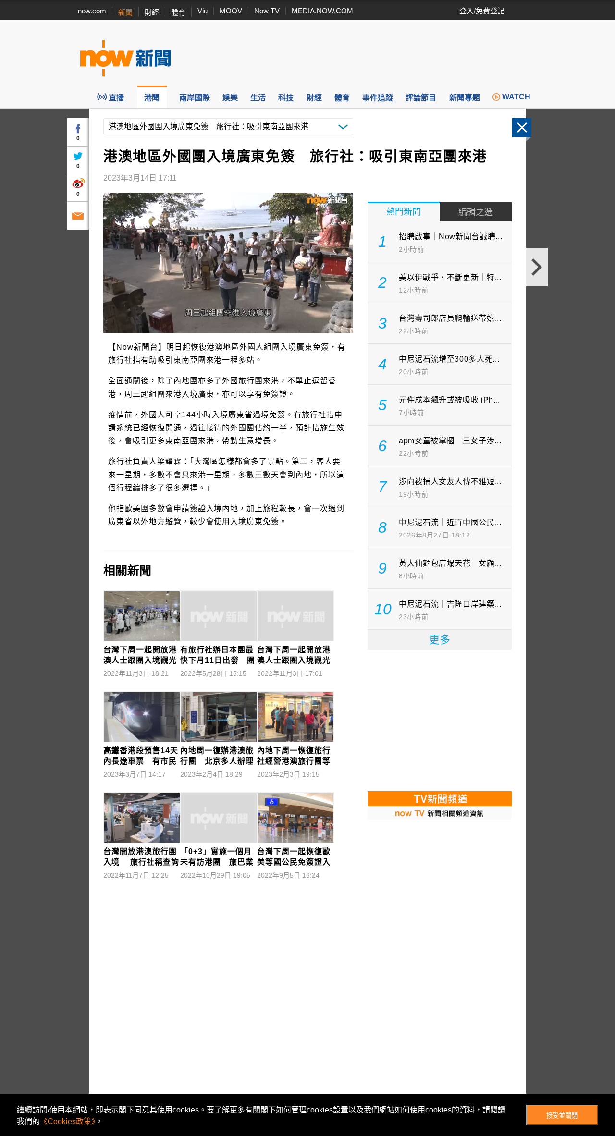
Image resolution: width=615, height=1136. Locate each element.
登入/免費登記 (481, 11)
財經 (152, 12)
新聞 (125, 12)
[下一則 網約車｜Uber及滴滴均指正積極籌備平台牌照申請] (537, 267)
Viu (202, 11)
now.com (92, 11)
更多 (439, 640)
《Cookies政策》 (67, 1121)
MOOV (231, 11)
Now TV (267, 11)
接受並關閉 (562, 1115)
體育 (178, 12)
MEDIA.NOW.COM (322, 11)
